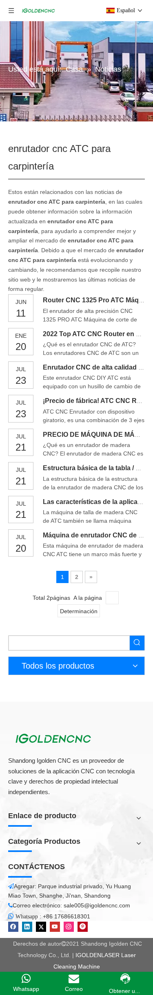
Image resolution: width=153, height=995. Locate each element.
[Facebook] (13, 927)
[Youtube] (55, 927)
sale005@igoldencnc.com (97, 905)
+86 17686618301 (66, 916)
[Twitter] (41, 927)
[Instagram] (69, 927)
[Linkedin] (27, 927)
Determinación (79, 611)
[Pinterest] (83, 927)
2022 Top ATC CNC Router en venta (98, 333)
